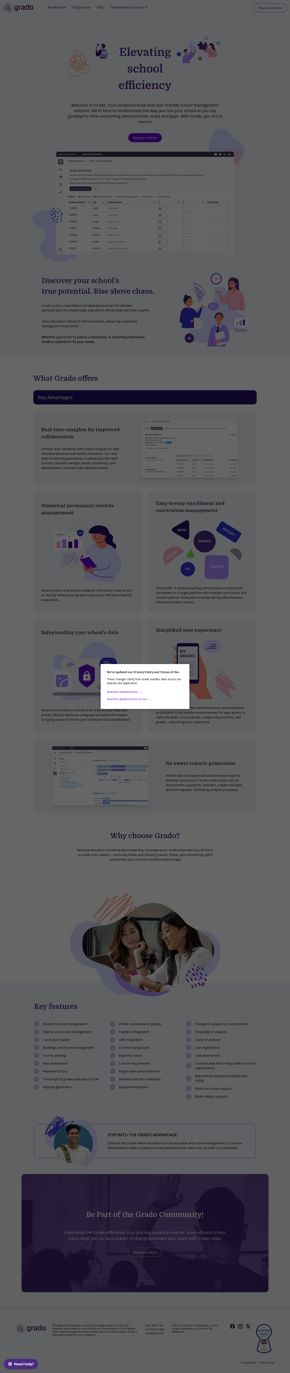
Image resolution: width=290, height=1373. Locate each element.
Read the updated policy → (124, 692)
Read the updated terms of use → (128, 699)
